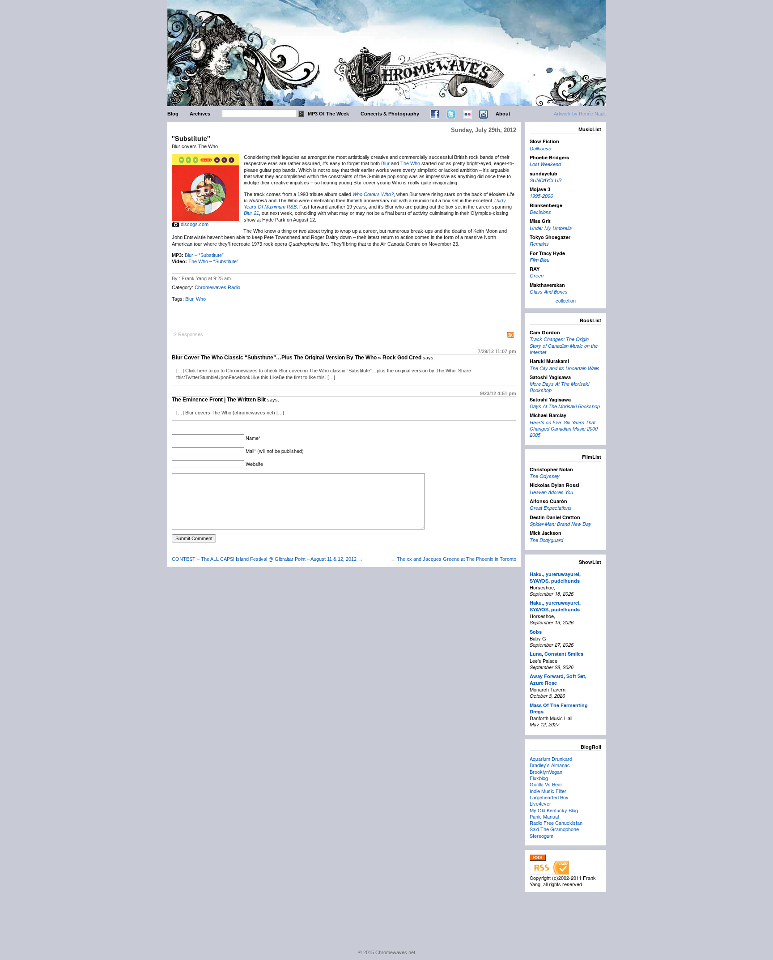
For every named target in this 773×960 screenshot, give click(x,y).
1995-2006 (541, 195)
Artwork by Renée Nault (580, 113)
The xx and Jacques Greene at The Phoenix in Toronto (456, 559)
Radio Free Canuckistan (556, 822)
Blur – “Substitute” (204, 255)
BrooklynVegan (546, 771)
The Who (410, 163)
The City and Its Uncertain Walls (564, 368)
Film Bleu (539, 259)
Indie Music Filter (548, 790)
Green (537, 275)
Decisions (540, 212)
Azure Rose (543, 682)
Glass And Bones (549, 291)
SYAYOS (539, 580)
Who (201, 299)
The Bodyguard (546, 540)
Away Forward (547, 676)
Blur (385, 163)
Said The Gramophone (554, 828)
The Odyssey (545, 476)
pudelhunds (565, 580)
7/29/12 (497, 351)
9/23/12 (498, 393)
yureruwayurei (562, 574)
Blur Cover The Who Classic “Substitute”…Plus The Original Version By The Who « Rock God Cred (296, 357)
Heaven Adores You (551, 492)
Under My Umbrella (551, 228)
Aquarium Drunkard (551, 758)
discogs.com (194, 224)
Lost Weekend (545, 164)
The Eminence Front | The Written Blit (219, 400)
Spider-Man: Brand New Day (560, 524)
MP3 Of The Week (328, 113)
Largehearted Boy (549, 797)
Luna (536, 653)
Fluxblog (539, 777)
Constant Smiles (563, 653)
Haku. (536, 574)
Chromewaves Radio (217, 287)
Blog (172, 113)
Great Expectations (551, 507)
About (503, 113)
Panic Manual (544, 816)
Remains (539, 243)
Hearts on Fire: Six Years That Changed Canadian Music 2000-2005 (564, 429)
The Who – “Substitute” (213, 261)
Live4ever (540, 803)
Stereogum (541, 835)
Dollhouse (540, 148)
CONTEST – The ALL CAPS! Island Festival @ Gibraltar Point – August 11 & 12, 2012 (264, 559)
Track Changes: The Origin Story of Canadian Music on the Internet (564, 345)
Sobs (536, 631)
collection (566, 300)
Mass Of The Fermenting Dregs (559, 708)
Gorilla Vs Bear (546, 784)
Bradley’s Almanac (550, 764)
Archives (200, 113)
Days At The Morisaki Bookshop (565, 406)
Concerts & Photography (390, 113)
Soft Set (575, 676)
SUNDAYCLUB (545, 180)
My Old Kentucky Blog (554, 810)
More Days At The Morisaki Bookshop (559, 386)
